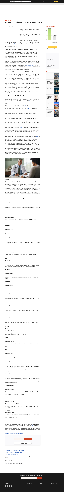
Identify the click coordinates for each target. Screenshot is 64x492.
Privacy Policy (29, 486)
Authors (49, 483)
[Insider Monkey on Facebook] (6, 486)
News (10, 20)
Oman (6, 463)
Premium (56, 1)
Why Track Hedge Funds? (50, 59)
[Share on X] (9, 26)
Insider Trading (11, 3)
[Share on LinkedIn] (11, 26)
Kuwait (11, 463)
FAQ (37, 486)
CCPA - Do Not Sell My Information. (45, 486)
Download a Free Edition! (50, 61)
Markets (6, 3)
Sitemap (57, 483)
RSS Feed (30, 483)
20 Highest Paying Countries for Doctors (13, 454)
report (32, 425)
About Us (45, 483)
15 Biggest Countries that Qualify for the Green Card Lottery (28, 432)
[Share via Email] (12, 26)
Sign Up (50, 1)
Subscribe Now (52, 46)
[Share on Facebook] (8, 26)
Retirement (24, 3)
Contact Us (53, 483)
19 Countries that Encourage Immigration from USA (14, 433)
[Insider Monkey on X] (8, 486)
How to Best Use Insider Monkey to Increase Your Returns (52, 57)
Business (6, 20)
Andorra (14, 463)
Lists (8, 20)
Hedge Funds (18, 3)
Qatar (8, 463)
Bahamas (17, 463)
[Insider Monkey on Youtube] (10, 486)
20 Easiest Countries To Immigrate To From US (14, 452)
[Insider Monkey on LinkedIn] (12, 486)
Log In (44, 1)
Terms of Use (34, 486)
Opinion (28, 3)
